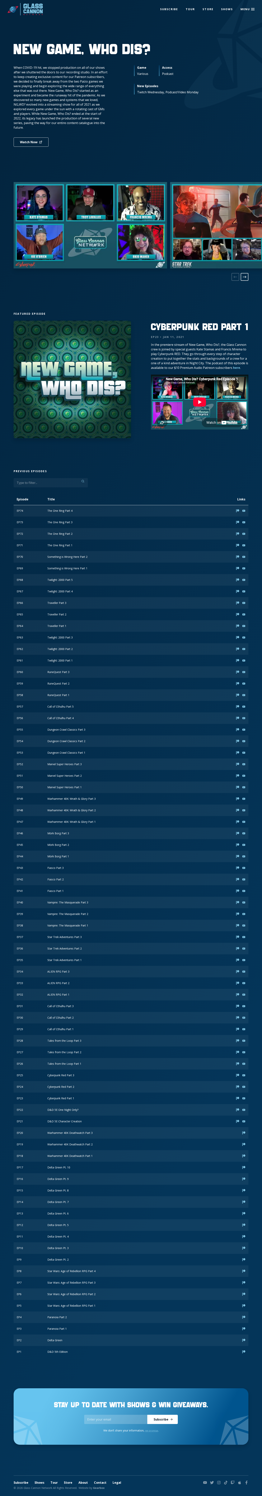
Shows (227, 9)
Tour (190, 9)
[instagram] (219, 1482)
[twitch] (233, 1482)
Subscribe (169, 9)
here (236, 368)
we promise (151, 1430)
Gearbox (99, 1488)
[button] (252, 9)
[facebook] (246, 1482)
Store (208, 9)
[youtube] (205, 1482)
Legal (117, 1482)
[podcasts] (239, 1482)
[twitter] (212, 1482)
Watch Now (29, 142)
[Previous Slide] (235, 277)
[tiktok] (226, 1482)
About (83, 1482)
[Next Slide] (244, 277)
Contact (100, 1482)
